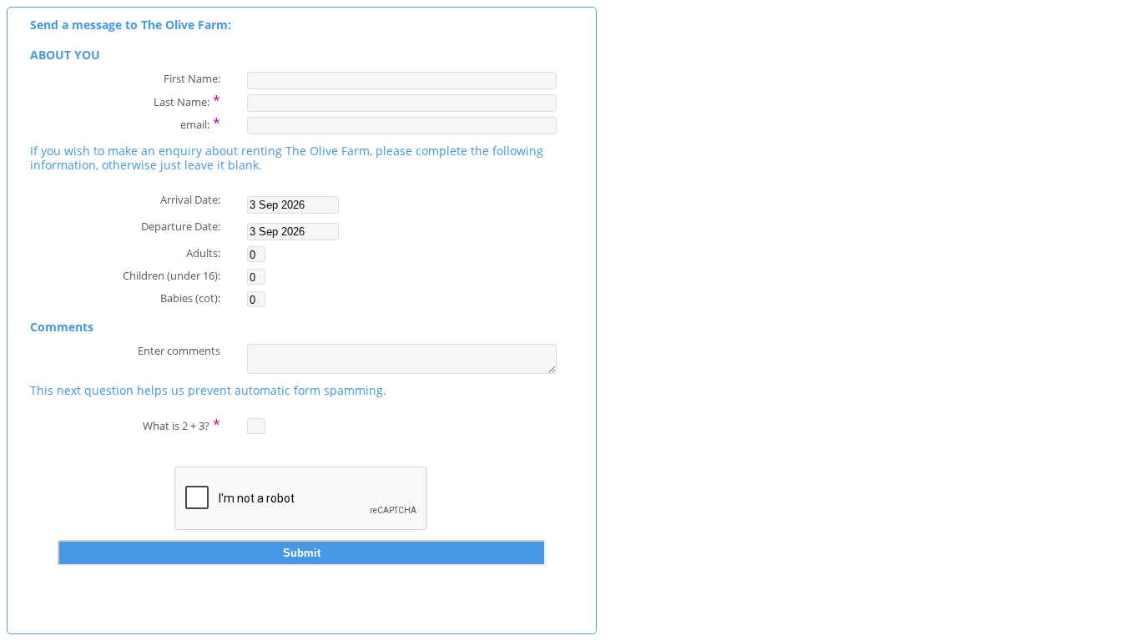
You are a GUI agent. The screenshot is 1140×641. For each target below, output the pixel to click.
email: (200, 122)
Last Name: (187, 100)
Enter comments (179, 350)
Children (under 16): (171, 275)
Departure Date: (180, 226)
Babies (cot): (190, 297)
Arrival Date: (190, 199)
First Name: (192, 78)
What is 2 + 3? (181, 424)
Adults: (203, 252)
